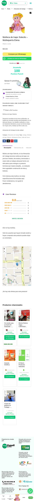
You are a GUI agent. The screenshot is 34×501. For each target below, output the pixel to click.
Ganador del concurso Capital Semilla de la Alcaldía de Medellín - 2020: (25, 441)
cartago (24, 135)
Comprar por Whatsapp (17, 54)
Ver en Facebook (24, 336)
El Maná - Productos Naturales (24, 372)
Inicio (2, 9)
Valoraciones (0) (18, 147)
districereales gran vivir (10, 370)
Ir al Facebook (10, 376)
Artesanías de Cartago (19, 9)
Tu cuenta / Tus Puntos (10, 499)
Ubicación (29, 147)
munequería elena (22, 63)
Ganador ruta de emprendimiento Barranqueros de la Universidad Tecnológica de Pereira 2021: (25, 455)
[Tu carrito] (3, 496)
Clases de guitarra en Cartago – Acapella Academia (7, 407)
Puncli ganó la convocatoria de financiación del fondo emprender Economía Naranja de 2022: (25, 474)
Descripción (7, 147)
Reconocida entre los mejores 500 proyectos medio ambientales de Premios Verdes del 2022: (8, 490)
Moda (8, 9)
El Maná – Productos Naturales (22, 364)
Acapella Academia (11, 410)
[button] (30, 3)
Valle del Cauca (26, 137)
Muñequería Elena (16, 137)
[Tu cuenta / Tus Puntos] (10, 496)
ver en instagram (24, 379)
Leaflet (29, 285)
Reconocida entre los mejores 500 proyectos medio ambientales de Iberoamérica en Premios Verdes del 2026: (8, 474)
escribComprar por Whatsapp (10, 337)
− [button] (4, 251)
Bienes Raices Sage (11, 330)
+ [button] (4, 249)
